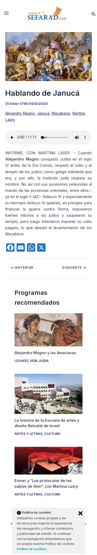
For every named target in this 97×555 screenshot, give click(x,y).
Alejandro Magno (20, 113)
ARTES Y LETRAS (28, 434)
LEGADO (21, 361)
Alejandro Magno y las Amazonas (45, 352)
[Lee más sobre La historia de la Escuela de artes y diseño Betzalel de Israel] (48, 393)
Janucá (43, 113)
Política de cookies (32, 549)
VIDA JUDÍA (39, 361)
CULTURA (52, 434)
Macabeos (60, 113)
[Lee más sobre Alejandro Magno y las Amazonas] (48, 329)
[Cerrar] (80, 513)
